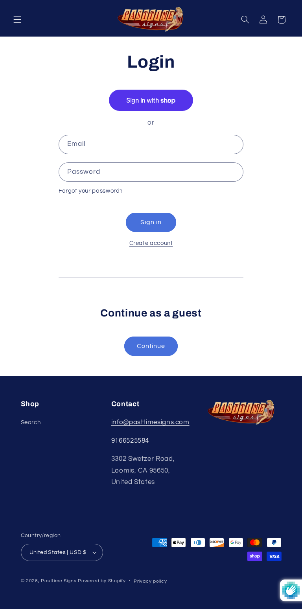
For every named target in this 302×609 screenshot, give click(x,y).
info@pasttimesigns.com (150, 422)
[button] (17, 20)
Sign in (151, 222)
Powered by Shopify (101, 581)
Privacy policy (150, 581)
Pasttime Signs (58, 581)
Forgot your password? (91, 191)
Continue (151, 346)
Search (31, 422)
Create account (151, 243)
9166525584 (130, 440)
